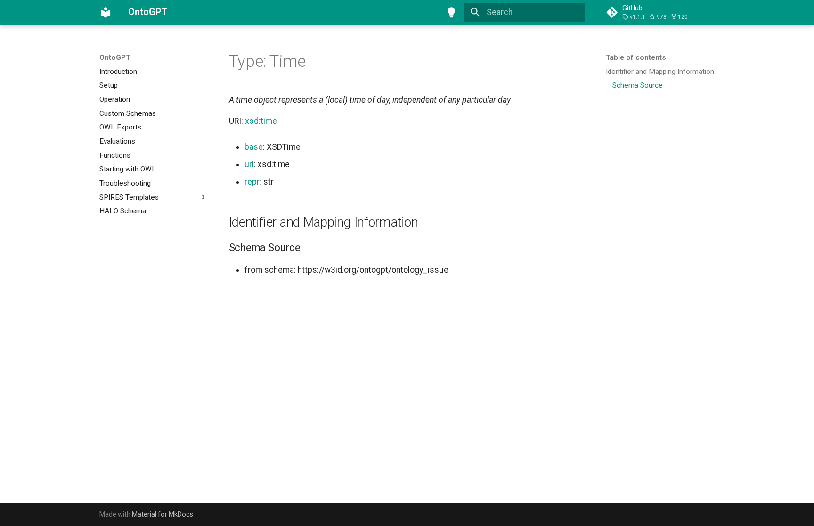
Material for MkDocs (162, 514)
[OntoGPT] (105, 12)
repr (252, 181)
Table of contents (636, 57)
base (253, 147)
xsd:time (261, 121)
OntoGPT (114, 57)
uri (249, 164)
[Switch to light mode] (451, 12)
